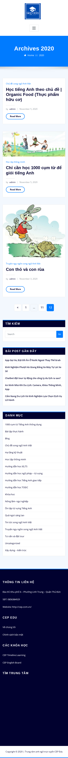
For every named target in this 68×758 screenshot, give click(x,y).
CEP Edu (59, 751)
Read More (15, 116)
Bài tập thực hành (14, 431)
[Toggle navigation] (34, 28)
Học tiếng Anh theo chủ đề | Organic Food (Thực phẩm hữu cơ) (34, 94)
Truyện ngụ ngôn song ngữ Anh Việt (23, 263)
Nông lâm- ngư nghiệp (16, 501)
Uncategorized (12, 543)
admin (11, 108)
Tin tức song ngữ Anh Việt (18, 522)
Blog (7, 438)
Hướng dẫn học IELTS (16, 466)
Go (59, 334)
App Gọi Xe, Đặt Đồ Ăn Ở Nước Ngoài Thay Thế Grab (33, 360)
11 (42, 307)
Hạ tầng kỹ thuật (13, 452)
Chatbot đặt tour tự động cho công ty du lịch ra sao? (33, 378)
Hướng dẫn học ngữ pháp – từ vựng (24, 473)
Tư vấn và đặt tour (14, 536)
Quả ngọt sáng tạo (14, 515)
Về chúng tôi (9, 627)
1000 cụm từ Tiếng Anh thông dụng (23, 424)
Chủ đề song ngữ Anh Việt (18, 83)
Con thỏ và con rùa (25, 269)
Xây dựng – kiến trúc (15, 550)
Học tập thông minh (15, 161)
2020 (41, 55)
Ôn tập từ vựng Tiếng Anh (18, 508)
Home (31, 55)
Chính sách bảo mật (13, 634)
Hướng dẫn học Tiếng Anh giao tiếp (23, 480)
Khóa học (10, 494)
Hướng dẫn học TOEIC (16, 487)
